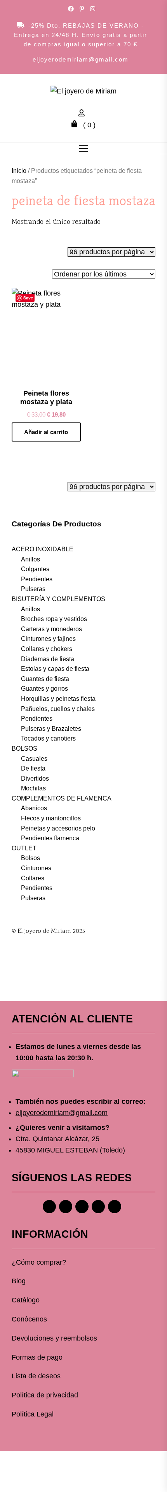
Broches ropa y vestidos (54, 619)
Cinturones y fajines (48, 638)
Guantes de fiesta (45, 679)
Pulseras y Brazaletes (51, 728)
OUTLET (24, 848)
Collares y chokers (46, 649)
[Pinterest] (82, 1206)
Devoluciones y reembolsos (54, 1338)
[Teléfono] (98, 1206)
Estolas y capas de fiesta (55, 668)
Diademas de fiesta (47, 659)
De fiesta (33, 768)
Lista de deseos (36, 1376)
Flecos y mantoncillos (51, 818)
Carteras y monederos (51, 629)
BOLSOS (24, 748)
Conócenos (29, 1319)
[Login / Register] (83, 114)
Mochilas (33, 788)
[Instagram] (65, 1206)
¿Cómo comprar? (39, 1262)
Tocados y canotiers (48, 738)
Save (28, 298)
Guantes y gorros (44, 688)
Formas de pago (37, 1357)
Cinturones (36, 868)
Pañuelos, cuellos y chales (58, 709)
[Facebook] (49, 1206)
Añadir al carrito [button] (46, 432)
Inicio (19, 170)
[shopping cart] (76, 125)
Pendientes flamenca (50, 838)
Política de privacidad (45, 1395)
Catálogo (26, 1300)
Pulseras (33, 589)
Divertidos (35, 778)
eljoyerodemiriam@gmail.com (81, 59)
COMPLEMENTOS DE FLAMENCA (61, 798)
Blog (19, 1281)
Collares (32, 878)
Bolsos (30, 858)
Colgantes (35, 569)
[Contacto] (114, 1206)
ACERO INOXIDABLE (42, 549)
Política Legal (33, 1414)
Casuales (34, 758)
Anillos (30, 559)
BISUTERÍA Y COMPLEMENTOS (58, 599)
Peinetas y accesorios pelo (58, 828)
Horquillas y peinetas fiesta (58, 698)
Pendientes (36, 579)
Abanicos (34, 808)
